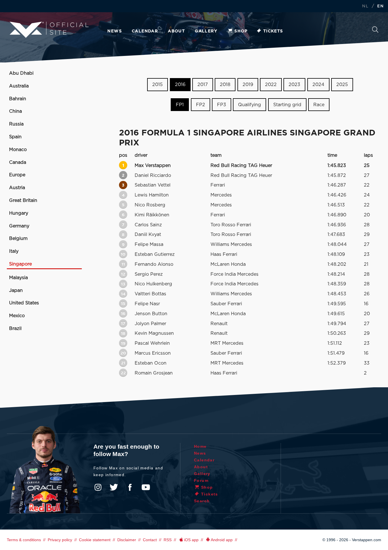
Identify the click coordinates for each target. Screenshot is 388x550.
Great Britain (23, 200)
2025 (342, 84)
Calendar (145, 31)
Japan (16, 290)
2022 (271, 84)
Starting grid (287, 105)
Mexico (17, 315)
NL (365, 6)
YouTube (145, 487)
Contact (150, 540)
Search (375, 31)
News (114, 31)
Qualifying (249, 105)
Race (318, 105)
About (176, 31)
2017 (202, 84)
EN (380, 6)
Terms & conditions (24, 540)
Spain (15, 137)
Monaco (18, 149)
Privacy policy (60, 540)
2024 (318, 84)
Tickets (273, 31)
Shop (241, 31)
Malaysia (18, 277)
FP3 (221, 105)
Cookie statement (94, 540)
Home (200, 446)
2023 (294, 84)
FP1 (180, 105)
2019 (248, 84)
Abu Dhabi (21, 73)
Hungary (18, 213)
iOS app (191, 540)
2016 (180, 84)
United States (24, 303)
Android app (222, 540)
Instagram (98, 487)
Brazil (15, 328)
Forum (201, 480)
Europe (17, 175)
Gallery (206, 31)
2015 (157, 84)
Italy (13, 251)
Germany (19, 226)
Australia (19, 86)
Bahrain (17, 99)
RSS (168, 540)
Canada (17, 162)
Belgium (18, 238)
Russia (16, 124)
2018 (225, 84)
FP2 (200, 105)
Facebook (129, 487)
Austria (17, 187)
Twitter (113, 487)
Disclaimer (126, 540)
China (15, 111)
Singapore (20, 264)
